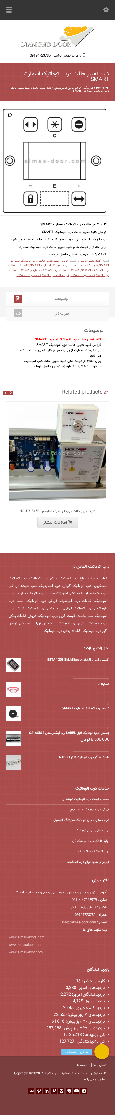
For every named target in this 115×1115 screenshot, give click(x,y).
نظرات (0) (61, 314)
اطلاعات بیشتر (55, 522)
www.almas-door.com (26, 952)
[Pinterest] (39, 1091)
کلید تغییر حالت (42, 88)
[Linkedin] (46, 1091)
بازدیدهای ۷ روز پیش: (86, 1015)
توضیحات (61, 299)
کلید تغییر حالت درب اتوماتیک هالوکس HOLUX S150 (57, 511)
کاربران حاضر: (93, 981)
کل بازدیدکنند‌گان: (89, 1041)
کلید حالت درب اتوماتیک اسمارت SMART (43, 275)
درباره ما (82, 1065)
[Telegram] (83, 1091)
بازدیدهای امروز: (90, 988)
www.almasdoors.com (26, 945)
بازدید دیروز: (94, 1001)
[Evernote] (69, 1091)
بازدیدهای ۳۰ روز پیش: (84, 1021)
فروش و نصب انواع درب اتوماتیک (88, 862)
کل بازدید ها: (93, 1035)
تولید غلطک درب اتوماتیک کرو (90, 841)
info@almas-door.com (79, 922)
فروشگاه (88, 88)
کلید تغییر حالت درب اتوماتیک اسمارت (55, 270)
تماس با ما (99, 1065)
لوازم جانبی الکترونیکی (67, 88)
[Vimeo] (54, 1091)
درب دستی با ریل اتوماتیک (92, 830)
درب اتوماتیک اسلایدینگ (93, 851)
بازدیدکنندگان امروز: (88, 994)
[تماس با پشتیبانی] (101, 1051)
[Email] (31, 1091)
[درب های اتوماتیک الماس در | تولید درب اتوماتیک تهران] (57, 46)
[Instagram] (61, 1091)
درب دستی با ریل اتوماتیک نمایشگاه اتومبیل (81, 820)
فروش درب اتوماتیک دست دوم (89, 809)
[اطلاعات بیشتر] (53, 405)
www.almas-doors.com (26, 937)
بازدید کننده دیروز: (89, 1008)
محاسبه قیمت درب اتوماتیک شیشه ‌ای (85, 799)
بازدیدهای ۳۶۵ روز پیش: (83, 1028)
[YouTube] (76, 1091)
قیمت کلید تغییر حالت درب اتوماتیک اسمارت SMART (64, 265)
